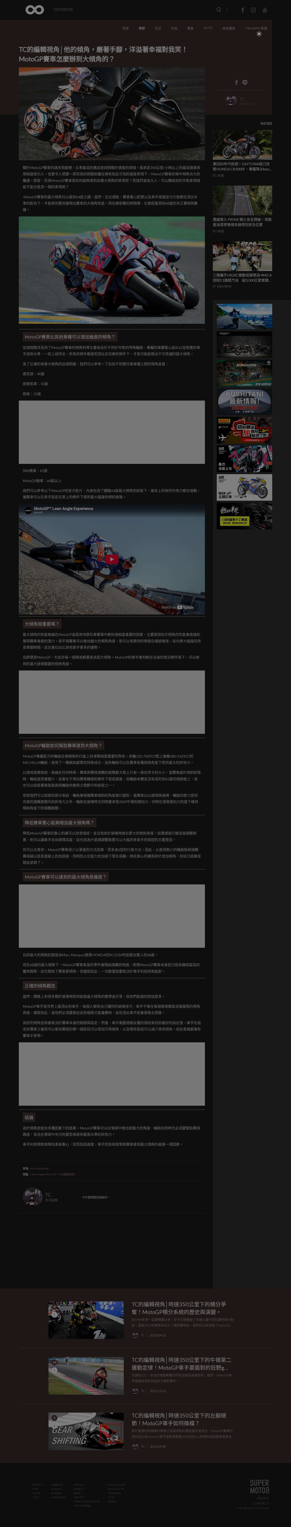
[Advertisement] (145, 62)
